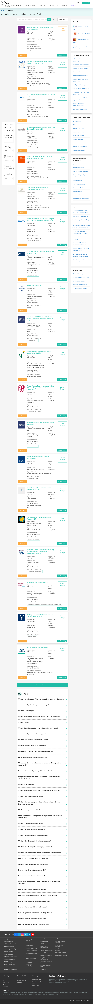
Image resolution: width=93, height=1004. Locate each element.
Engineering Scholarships (10, 949)
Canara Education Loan (46, 953)
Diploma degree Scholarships (80, 75)
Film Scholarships (77, 180)
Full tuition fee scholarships (80, 288)
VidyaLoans (43, 969)
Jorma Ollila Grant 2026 (34, 286)
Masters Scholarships (9, 959)
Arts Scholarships (8, 941)
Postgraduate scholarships (10, 969)
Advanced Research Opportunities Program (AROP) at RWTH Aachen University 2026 (40, 220)
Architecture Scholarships (10, 944)
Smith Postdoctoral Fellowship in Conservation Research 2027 (37, 188)
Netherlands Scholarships (79, 150)
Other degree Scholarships (80, 109)
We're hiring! (6, 976)
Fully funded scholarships (79, 281)
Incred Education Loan (46, 955)
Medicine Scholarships (79, 188)
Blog (4, 980)
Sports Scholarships (78, 164)
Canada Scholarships (78, 135)
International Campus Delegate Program (37, 978)
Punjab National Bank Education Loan (46, 958)
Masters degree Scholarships (80, 68)
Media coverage (21, 980)
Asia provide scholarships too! (81, 216)
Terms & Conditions (22, 976)
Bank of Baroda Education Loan (44, 947)
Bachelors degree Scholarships (81, 64)
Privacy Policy (20, 978)
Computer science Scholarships (81, 198)
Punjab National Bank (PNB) (81, 41)
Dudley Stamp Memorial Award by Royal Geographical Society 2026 (39, 157)
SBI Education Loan (45, 944)
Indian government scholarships (81, 277)
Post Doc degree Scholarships (81, 88)
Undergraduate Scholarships (11, 956)
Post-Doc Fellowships (9, 964)
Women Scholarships (78, 274)
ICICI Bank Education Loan (46, 966)
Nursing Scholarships (78, 167)
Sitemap (19, 982)
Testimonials (6, 982)
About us (5, 978)
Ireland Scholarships (78, 139)
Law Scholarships (77, 191)
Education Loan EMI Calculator (60, 942)
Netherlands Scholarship (29, 965)
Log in (79, 3)
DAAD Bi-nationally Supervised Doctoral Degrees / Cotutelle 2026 (39, 62)
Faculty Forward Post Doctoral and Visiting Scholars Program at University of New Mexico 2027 (40, 388)
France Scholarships (78, 143)
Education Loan (44, 941)
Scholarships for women (10, 967)
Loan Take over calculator (59, 949)
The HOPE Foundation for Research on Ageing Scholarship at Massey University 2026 (40, 319)
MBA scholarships (8, 954)
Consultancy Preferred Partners (37, 982)
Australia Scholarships (78, 132)
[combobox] (9, 130)
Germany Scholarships (78, 128)
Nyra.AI (73, 5)
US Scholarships (30, 943)
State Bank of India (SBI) (80, 28)
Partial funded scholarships (80, 284)
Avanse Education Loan (46, 950)
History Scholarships (78, 195)
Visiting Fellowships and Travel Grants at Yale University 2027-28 (40, 616)
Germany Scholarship (31, 948)
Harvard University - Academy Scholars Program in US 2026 (39, 489)
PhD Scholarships (8, 962)
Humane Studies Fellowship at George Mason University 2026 (39, 352)
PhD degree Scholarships (79, 85)
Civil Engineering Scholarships (80, 171)
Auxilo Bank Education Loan (46, 962)
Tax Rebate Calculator (60, 952)
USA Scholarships (77, 121)
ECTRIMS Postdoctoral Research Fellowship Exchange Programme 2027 (41, 128)
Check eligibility (62, 55)
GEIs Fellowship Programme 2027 (38, 582)
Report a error (35, 985)
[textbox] (4, 141)
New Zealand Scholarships (80, 146)
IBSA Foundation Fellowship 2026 (37, 647)
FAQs (4, 984)
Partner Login (35, 976)
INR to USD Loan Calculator (59, 946)
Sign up (86, 3)
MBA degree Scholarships (79, 72)
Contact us (5, 986)
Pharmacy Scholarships (79, 184)
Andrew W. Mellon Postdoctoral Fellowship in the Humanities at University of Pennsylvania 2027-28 (40, 551)
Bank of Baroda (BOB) (84, 33)
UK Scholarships (77, 125)
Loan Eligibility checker (61, 955)
